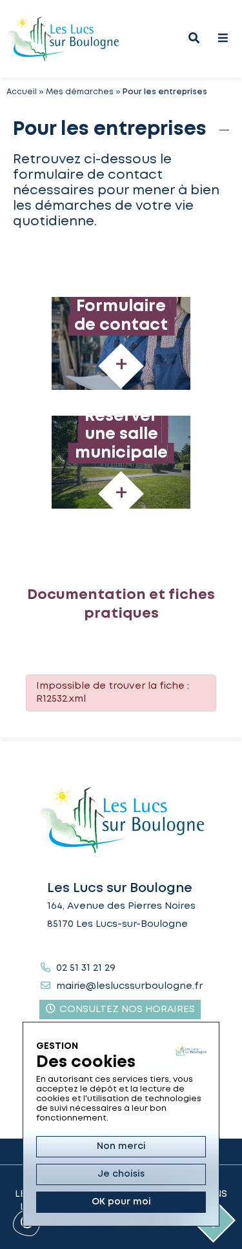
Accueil (21, 92)
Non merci (121, 1146)
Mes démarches (80, 92)
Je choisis (121, 1174)
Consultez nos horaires (126, 1009)
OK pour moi (121, 1202)
